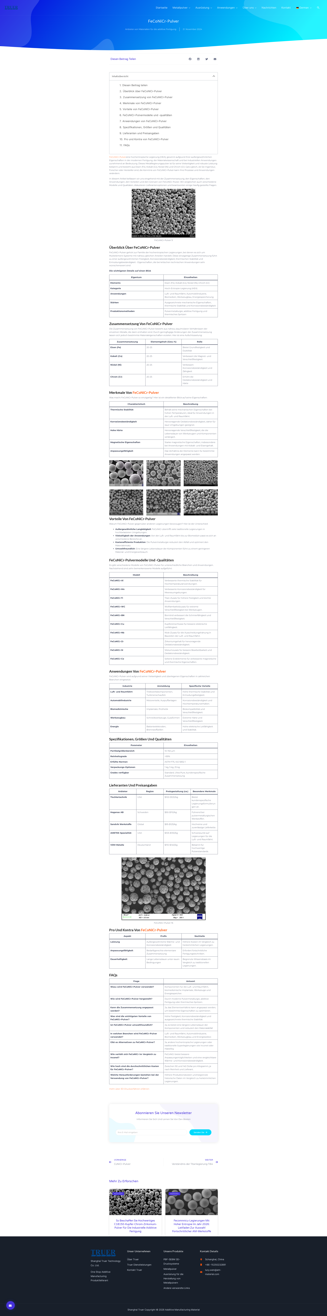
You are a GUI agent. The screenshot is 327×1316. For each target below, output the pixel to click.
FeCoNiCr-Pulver (117, 157)
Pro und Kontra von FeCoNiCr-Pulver (146, 139)
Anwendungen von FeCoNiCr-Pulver (144, 121)
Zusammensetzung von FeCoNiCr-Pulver (147, 97)
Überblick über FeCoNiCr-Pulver (142, 91)
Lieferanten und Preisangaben (141, 133)
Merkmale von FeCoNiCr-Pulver (142, 103)
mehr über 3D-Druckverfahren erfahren (129, 1089)
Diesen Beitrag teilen (135, 85)
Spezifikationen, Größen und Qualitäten (147, 127)
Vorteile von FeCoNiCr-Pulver (141, 109)
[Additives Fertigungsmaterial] (11, 7)
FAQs (127, 145)
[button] (318, 7)
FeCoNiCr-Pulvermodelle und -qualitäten (147, 115)
